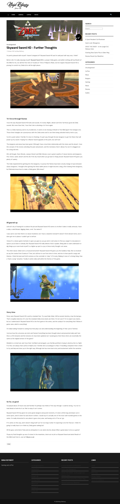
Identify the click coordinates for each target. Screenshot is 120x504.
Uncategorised (11, 44)
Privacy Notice (96, 476)
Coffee (29, 15)
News (87, 85)
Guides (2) (34, 491)
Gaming (20, 15)
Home (13, 15)
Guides (87, 93)
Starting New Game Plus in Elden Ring (97, 52)
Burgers (87, 78)
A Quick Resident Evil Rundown (95, 39)
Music (36, 15)
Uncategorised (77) (37, 465)
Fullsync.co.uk (30, 437)
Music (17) (34, 473)
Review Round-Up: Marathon (94, 56)
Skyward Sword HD (37, 60)
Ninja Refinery (62, 502)
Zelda (9, 444)
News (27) (34, 483)
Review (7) (34, 487)
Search (93, 469)
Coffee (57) (35, 469)
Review (87, 89)
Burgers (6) (34, 476)
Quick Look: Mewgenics (92, 43)
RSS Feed (94, 473)
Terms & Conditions (97, 480)
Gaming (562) (35, 480)
